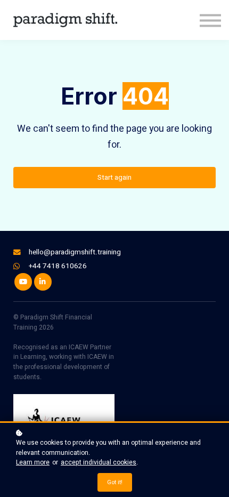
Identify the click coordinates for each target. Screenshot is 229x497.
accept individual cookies (98, 462)
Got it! (114, 482)
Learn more (33, 462)
